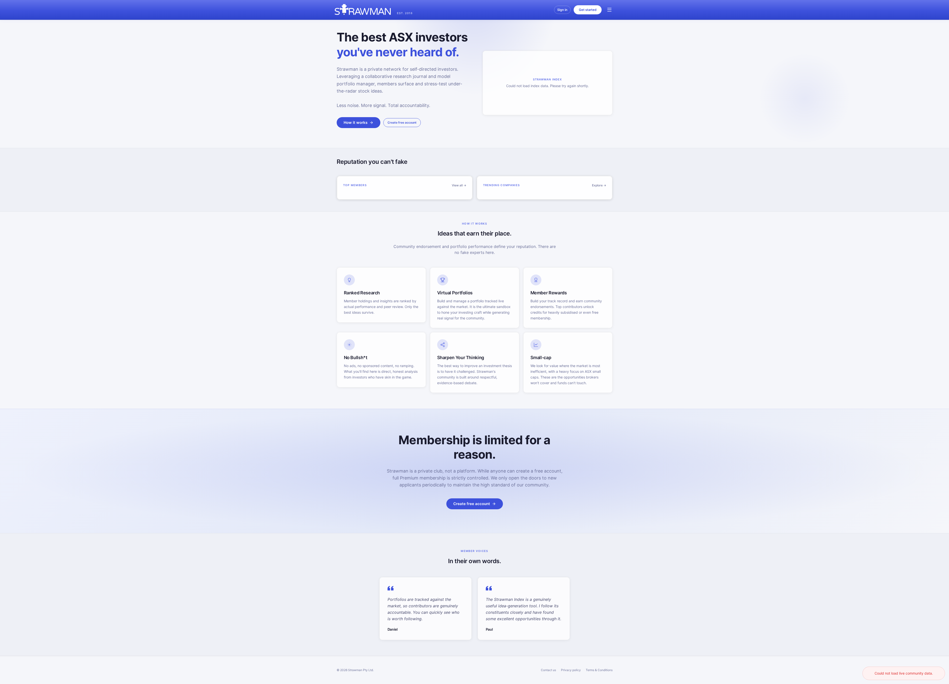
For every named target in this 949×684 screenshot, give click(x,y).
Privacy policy (571, 670)
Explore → (599, 185)
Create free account (402, 122)
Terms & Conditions (599, 670)
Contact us (548, 670)
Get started (587, 10)
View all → (459, 185)
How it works (355, 122)
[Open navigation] (610, 10)
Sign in (562, 10)
